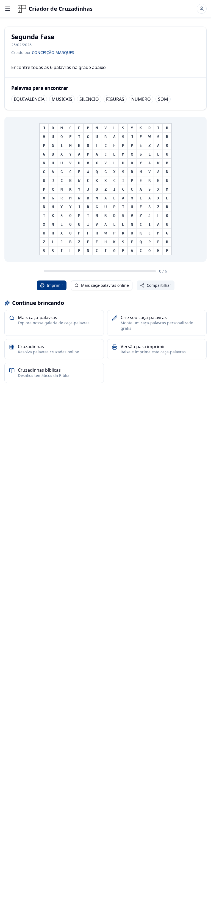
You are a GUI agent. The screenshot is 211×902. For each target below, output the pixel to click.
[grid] (105, 189)
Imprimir (55, 285)
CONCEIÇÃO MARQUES (53, 52)
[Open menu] (7, 8)
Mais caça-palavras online (105, 285)
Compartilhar (159, 285)
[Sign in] (202, 9)
